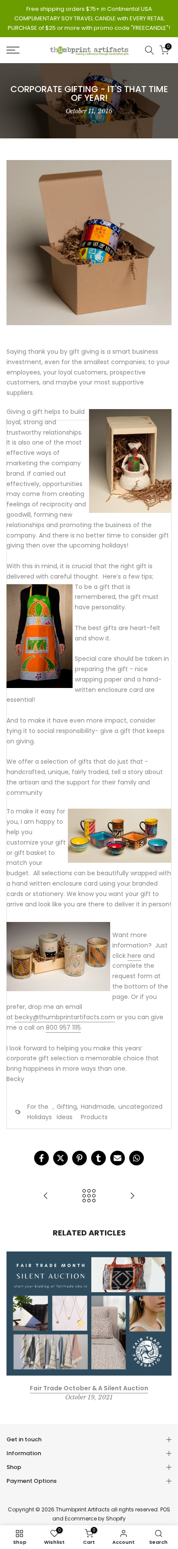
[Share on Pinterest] (79, 1158)
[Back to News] (89, 1196)
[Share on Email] (117, 1158)
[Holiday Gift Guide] (132, 1196)
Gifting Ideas (67, 1111)
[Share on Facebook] (41, 1158)
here (134, 955)
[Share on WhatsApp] (136, 1158)
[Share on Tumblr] (98, 1158)
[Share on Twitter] (60, 1158)
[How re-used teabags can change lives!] (45, 1196)
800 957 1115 (63, 1027)
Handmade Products (97, 1111)
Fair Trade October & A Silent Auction (89, 1387)
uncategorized (140, 1106)
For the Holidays (39, 1111)
